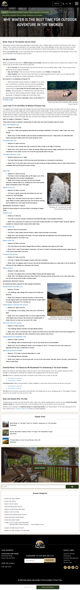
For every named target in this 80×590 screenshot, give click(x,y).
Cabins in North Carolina (11, 512)
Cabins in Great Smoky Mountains (14, 509)
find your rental (48, 587)
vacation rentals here (21, 408)
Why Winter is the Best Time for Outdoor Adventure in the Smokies (29, 12)
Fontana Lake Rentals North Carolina (15, 514)
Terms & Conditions (46, 580)
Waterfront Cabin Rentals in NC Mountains (17, 530)
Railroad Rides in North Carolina (19, 524)
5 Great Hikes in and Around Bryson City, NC (25, 440)
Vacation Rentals (69, 553)
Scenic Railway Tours (37, 524)
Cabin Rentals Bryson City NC (13, 506)
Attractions (67, 556)
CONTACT (57, 3)
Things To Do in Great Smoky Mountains (16, 522)
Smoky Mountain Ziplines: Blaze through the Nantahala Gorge (31, 431)
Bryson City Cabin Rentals (12, 498)
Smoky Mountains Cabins (12, 520)
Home (4, 12)
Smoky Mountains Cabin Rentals (14, 517)
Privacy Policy (58, 580)
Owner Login (68, 562)
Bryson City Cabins (10, 501)
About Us (67, 560)
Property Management (71, 558)
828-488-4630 (6, 567)
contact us (28, 587)
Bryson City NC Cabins (11, 504)
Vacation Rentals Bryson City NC (14, 528)
